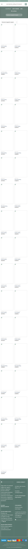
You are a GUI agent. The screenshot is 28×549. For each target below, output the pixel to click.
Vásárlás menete (20, 544)
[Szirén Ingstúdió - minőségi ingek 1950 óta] (14, 4)
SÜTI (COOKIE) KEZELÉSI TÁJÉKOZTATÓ (18, 545)
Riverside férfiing (4, 73)
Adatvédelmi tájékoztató (10, 544)
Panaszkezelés (6, 545)
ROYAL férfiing (4, 46)
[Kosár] (26, 4)
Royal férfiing (17, 312)
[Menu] (2, 4)
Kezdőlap (8, 8)
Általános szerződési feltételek (13, 543)
